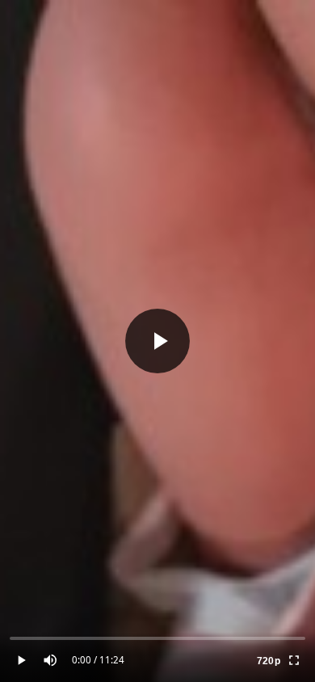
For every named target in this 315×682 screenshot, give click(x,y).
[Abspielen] (157, 341)
